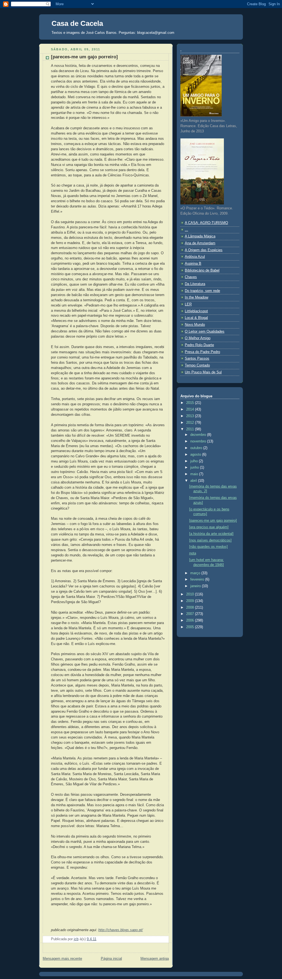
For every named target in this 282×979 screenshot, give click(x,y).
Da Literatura (195, 284)
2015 (190, 403)
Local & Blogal (196, 318)
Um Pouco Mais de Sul (203, 372)
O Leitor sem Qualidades (204, 331)
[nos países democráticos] (210, 540)
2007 (190, 614)
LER (188, 304)
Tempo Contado (197, 365)
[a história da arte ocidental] (211, 534)
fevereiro (197, 579)
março (195, 573)
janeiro (196, 586)
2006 (190, 620)
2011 (190, 429)
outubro (196, 448)
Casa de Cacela (77, 23)
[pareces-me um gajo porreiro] (213, 521)
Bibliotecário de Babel (202, 270)
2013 (190, 416)
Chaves (191, 277)
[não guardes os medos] (208, 547)
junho (195, 467)
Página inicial (111, 959)
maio (194, 474)
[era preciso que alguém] (209, 527)
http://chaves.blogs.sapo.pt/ (120, 930)
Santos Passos (197, 358)
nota (192, 553)
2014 (190, 409)
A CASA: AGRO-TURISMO (206, 223)
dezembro (198, 435)
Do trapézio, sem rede (202, 291)
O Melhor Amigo (197, 338)
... (186, 230)
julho (194, 461)
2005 (190, 627)
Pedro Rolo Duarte (199, 345)
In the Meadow (196, 297)
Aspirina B (193, 264)
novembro (198, 441)
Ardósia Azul (195, 257)
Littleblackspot (196, 311)
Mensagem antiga (154, 959)
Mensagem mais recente (62, 959)
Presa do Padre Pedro (202, 352)
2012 (190, 423)
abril (194, 481)
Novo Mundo (195, 325)
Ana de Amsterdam (200, 243)
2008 (190, 607)
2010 (190, 594)
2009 (190, 601)
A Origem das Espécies (204, 250)
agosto (196, 454)
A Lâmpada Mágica (200, 236)
